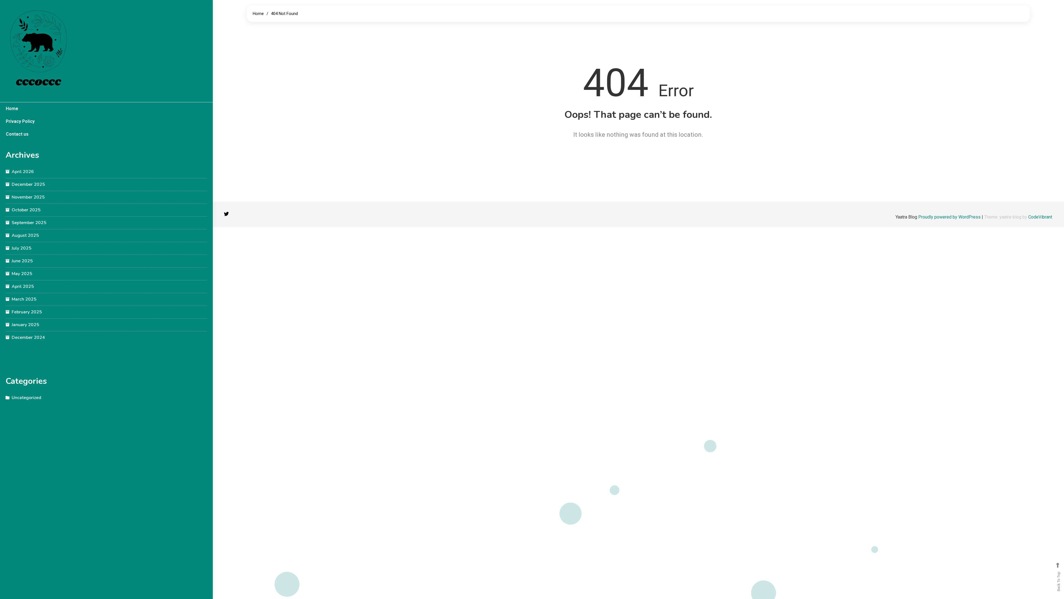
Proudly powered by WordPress (950, 217)
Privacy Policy (20, 121)
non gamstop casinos (26, 348)
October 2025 (26, 210)
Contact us (17, 134)
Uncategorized (26, 398)
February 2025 (27, 312)
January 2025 (25, 325)
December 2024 (28, 337)
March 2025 (24, 299)
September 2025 (29, 223)
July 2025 (21, 248)
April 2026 (23, 172)
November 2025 (28, 197)
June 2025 (22, 261)
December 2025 (28, 184)
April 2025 (23, 286)
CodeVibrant (1040, 217)
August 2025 (25, 235)
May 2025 (22, 274)
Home (12, 108)
